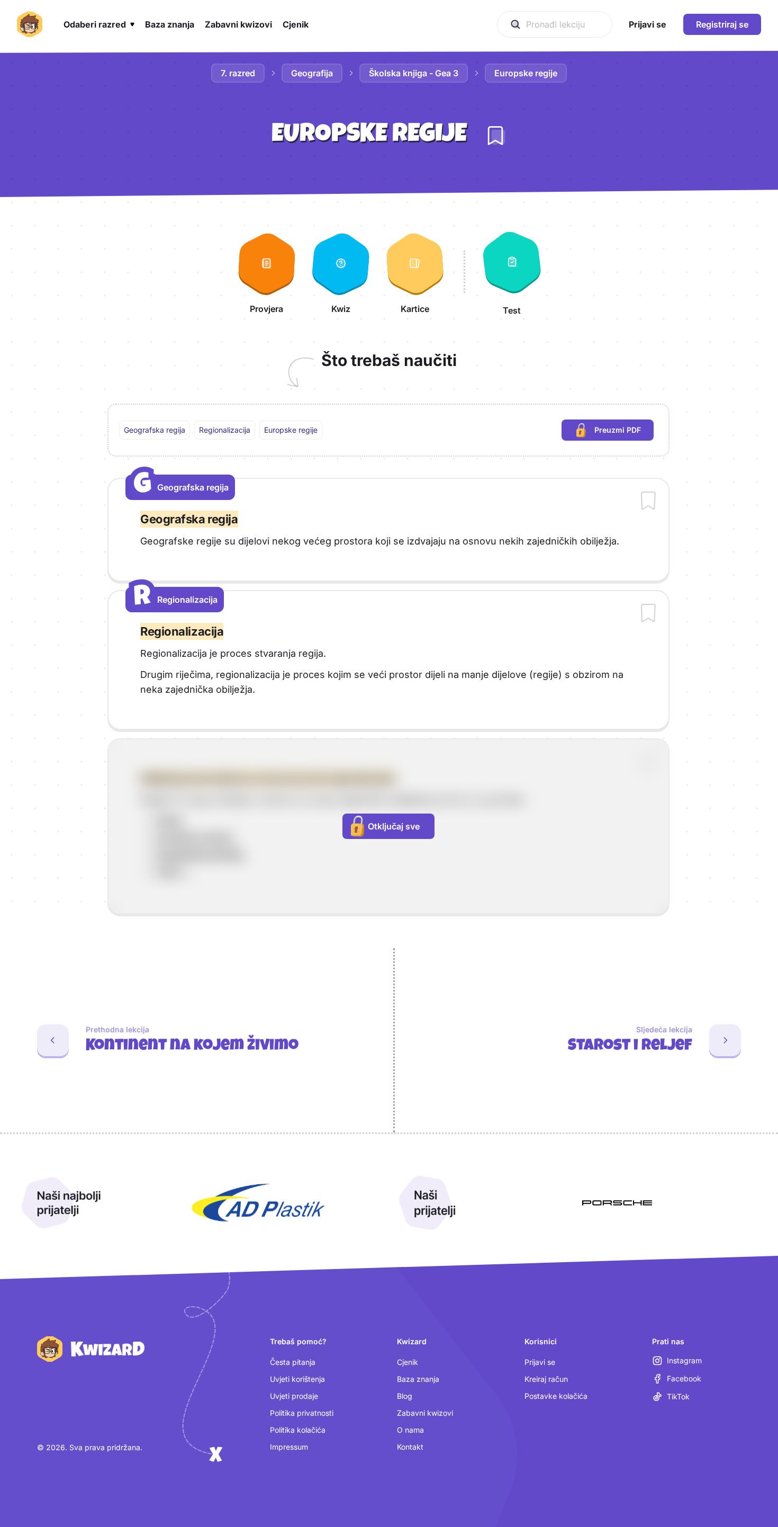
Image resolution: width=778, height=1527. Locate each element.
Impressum (289, 1446)
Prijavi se (539, 1362)
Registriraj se (722, 24)
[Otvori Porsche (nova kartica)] (617, 1203)
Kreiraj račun (546, 1378)
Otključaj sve (394, 826)
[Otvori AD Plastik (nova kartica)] (258, 1203)
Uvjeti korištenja (297, 1378)
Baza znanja (418, 1378)
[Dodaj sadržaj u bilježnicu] (648, 501)
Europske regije (525, 73)
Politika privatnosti (301, 1412)
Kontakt (410, 1446)
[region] (388, 430)
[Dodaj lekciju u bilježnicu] (495, 135)
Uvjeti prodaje (294, 1395)
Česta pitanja (292, 1362)
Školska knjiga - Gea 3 (413, 73)
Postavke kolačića (555, 1395)
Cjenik (407, 1362)
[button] (99, 24)
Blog (404, 1395)
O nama (410, 1429)
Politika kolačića (297, 1429)
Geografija (312, 73)
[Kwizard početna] (29, 24)
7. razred (238, 73)
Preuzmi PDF (624, 432)
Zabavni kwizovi (425, 1412)
